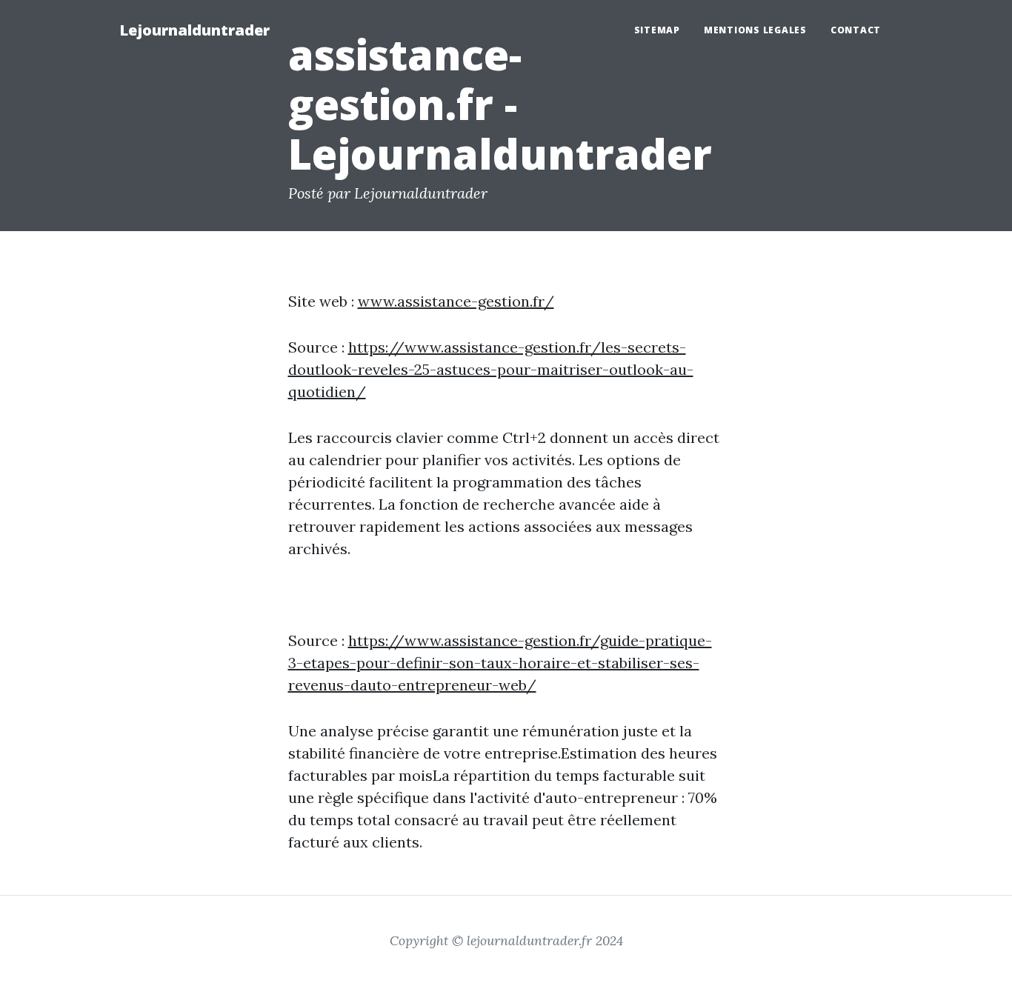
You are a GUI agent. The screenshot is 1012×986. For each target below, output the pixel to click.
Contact (855, 30)
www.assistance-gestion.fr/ (456, 301)
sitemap (657, 30)
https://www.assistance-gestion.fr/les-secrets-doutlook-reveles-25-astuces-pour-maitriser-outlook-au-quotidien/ (490, 369)
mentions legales (755, 30)
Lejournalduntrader (194, 30)
